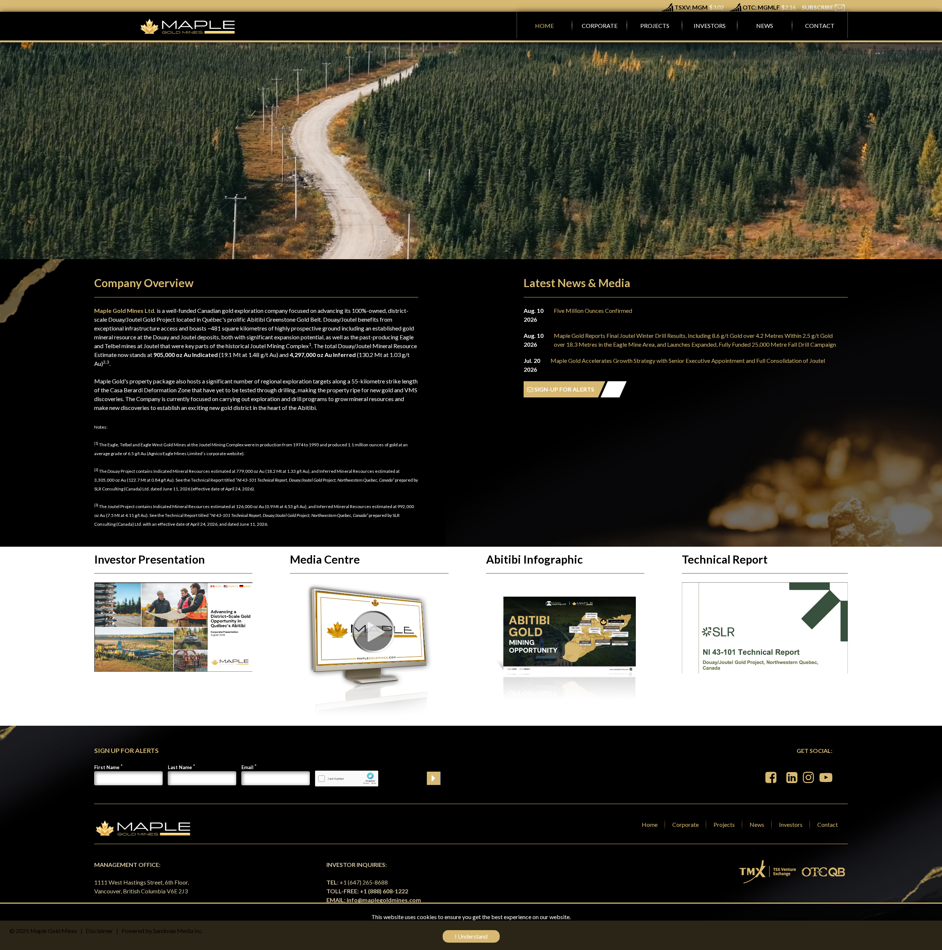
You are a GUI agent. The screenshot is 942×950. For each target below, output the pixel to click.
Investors (791, 824)
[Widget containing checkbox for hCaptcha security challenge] (346, 778)
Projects (724, 824)
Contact (827, 824)
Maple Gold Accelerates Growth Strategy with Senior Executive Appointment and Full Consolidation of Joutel (687, 360)
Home (650, 824)
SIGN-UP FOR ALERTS (563, 389)
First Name (107, 767)
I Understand (471, 936)
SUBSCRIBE (818, 7)
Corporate (685, 824)
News (757, 824)
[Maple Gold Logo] (188, 26)
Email (247, 767)
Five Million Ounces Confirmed (593, 310)
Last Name (180, 767)
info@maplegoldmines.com (384, 899)
